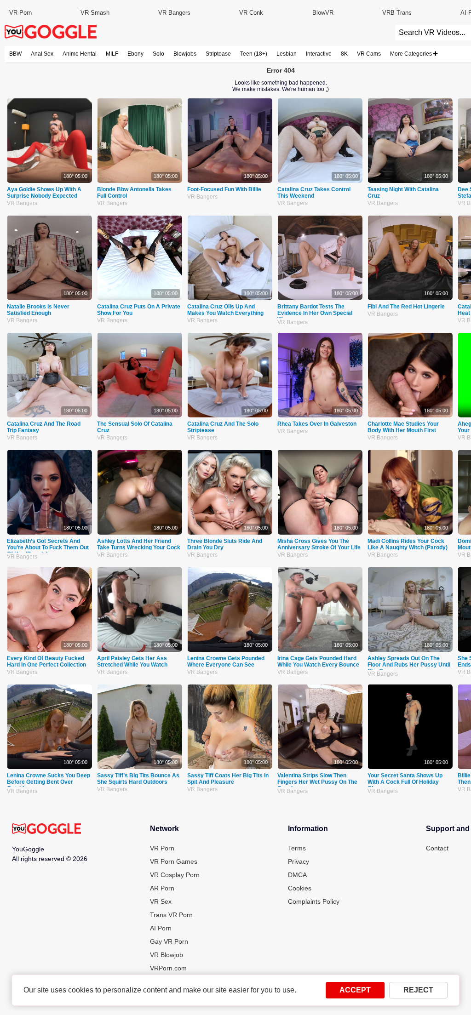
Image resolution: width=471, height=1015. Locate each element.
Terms (297, 848)
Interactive (319, 54)
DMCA (297, 874)
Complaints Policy (313, 901)
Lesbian (286, 54)
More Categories (411, 54)
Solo (158, 54)
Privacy (298, 861)
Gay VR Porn (169, 941)
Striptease (218, 54)
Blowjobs (184, 54)
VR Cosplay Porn (175, 874)
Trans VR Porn (171, 914)
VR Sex (161, 901)
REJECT (418, 990)
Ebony (135, 54)
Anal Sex (42, 54)
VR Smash (94, 12)
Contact (437, 848)
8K (344, 54)
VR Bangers (174, 12)
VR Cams (369, 54)
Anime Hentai (80, 54)
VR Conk (251, 12)
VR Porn (20, 12)
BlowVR (322, 12)
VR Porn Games (173, 861)
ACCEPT (355, 990)
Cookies (299, 888)
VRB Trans (397, 12)
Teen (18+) (253, 54)
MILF (112, 54)
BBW (15, 54)
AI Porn (161, 928)
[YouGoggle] (46, 829)
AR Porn (162, 888)
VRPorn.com (168, 968)
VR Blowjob (166, 954)
